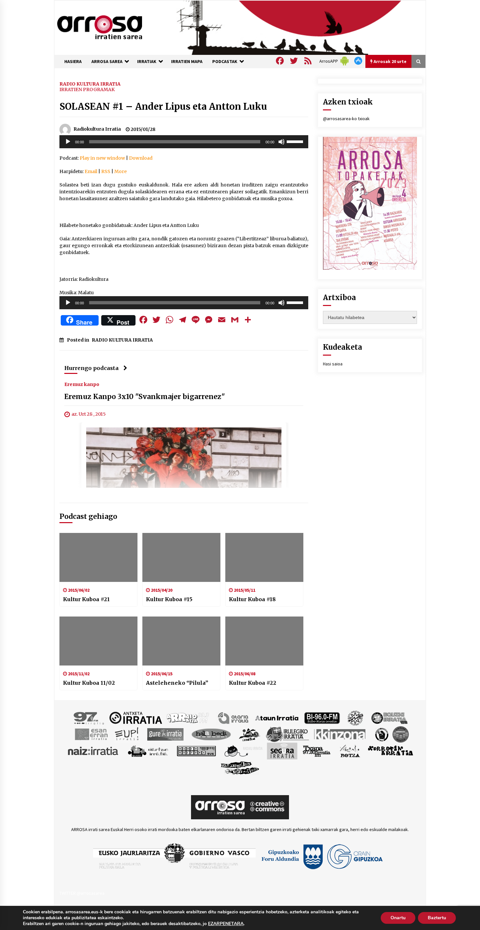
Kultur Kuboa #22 (252, 683)
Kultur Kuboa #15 (169, 599)
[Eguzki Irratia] (389, 717)
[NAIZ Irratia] (93, 750)
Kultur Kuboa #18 (252, 599)
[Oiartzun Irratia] (148, 750)
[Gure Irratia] (165, 734)
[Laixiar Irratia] (400, 734)
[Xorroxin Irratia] (390, 750)
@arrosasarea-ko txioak (346, 118)
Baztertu (437, 918)
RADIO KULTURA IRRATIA (89, 83)
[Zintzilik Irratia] (240, 767)
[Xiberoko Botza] (349, 750)
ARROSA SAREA (106, 61)
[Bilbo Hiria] (322, 717)
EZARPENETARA (226, 924)
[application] (183, 141)
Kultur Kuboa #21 (86, 599)
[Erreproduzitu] (68, 141)
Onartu (398, 918)
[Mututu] (281, 141)
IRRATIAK (146, 61)
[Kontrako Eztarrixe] (381, 734)
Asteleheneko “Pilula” (177, 683)
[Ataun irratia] (277, 717)
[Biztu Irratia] (355, 717)
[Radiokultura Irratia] (196, 750)
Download (140, 158)
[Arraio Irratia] (188, 717)
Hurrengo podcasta (91, 368)
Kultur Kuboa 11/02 (89, 683)
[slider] (296, 141)
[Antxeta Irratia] (135, 717)
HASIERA (73, 61)
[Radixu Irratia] (243, 750)
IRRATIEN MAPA (186, 61)
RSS (105, 171)
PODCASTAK (224, 61)
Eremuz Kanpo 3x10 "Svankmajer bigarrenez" (144, 396)
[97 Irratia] (89, 717)
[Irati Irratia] (249, 734)
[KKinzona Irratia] (340, 734)
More (120, 171)
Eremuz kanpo (81, 384)
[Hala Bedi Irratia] (211, 734)
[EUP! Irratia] (127, 734)
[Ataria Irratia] (233, 717)
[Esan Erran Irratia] (91, 734)
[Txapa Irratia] (316, 750)
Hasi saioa (333, 364)
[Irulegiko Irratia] (287, 734)
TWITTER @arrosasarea (81, 893)
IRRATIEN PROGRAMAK (87, 89)
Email (91, 171)
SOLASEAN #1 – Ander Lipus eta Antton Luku (163, 106)
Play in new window (102, 158)
